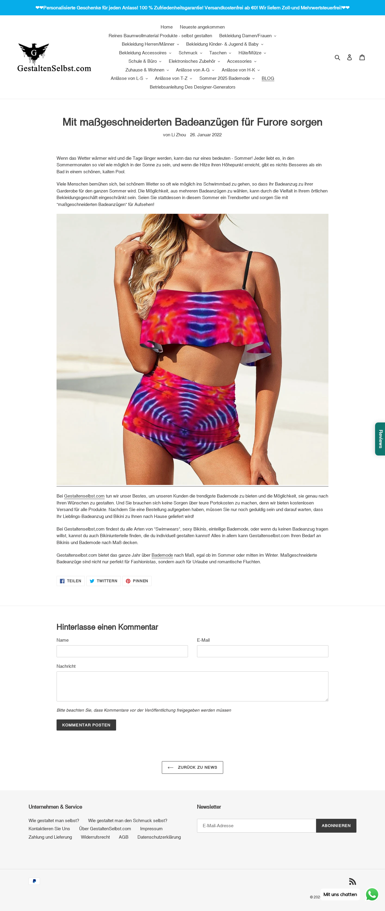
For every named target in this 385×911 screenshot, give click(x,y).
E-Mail (203, 640)
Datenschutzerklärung (159, 837)
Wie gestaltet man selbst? (54, 820)
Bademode (162, 555)
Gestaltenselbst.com (84, 495)
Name (63, 640)
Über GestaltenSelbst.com (105, 828)
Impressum (151, 828)
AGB (123, 837)
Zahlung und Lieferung (50, 837)
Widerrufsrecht (95, 837)
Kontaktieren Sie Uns (49, 828)
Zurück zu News (197, 767)
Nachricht (66, 666)
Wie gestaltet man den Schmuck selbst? (127, 820)
